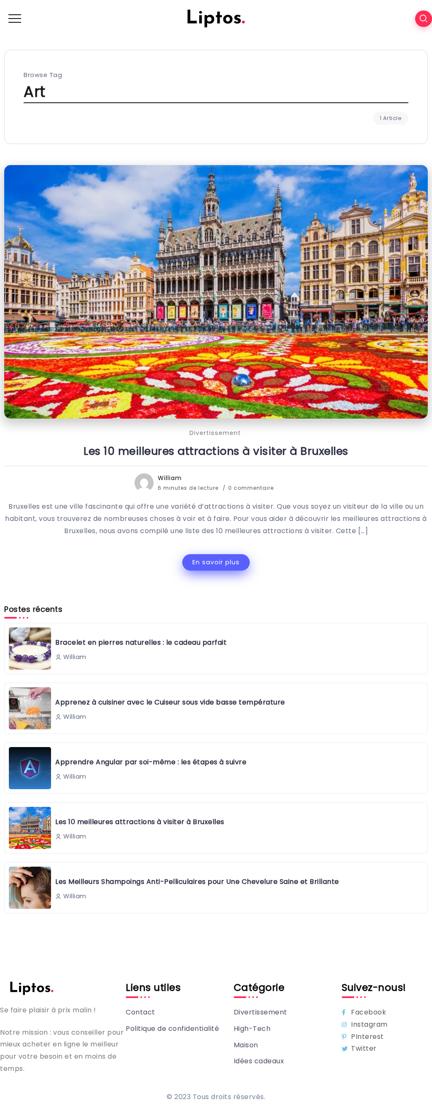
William (170, 478)
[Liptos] (216, 18)
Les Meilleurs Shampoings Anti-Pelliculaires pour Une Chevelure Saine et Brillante (197, 881)
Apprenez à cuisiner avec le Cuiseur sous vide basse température (170, 702)
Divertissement (215, 433)
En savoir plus (216, 562)
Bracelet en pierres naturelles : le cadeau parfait (141, 642)
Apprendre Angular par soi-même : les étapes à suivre (150, 762)
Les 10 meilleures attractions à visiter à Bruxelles (216, 451)
